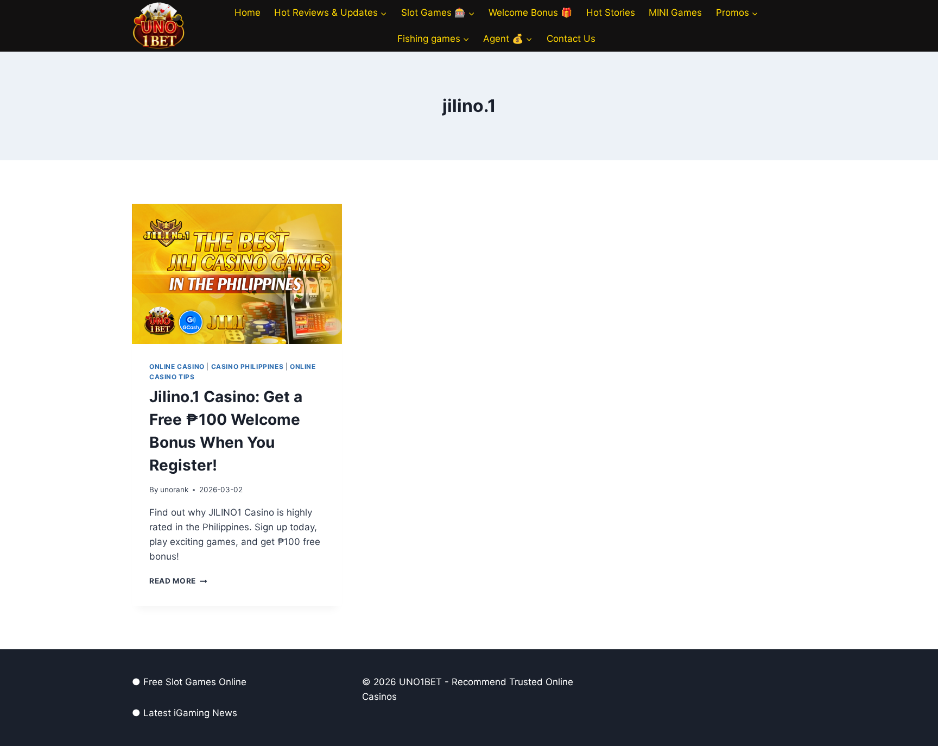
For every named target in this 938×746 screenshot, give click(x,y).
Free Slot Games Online (194, 681)
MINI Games (675, 12)
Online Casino (177, 366)
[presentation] (237, 274)
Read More (178, 580)
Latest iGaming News (190, 712)
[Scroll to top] (900, 729)
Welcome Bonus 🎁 (530, 12)
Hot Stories (610, 12)
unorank (174, 489)
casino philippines (247, 366)
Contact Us (571, 38)
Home (247, 12)
